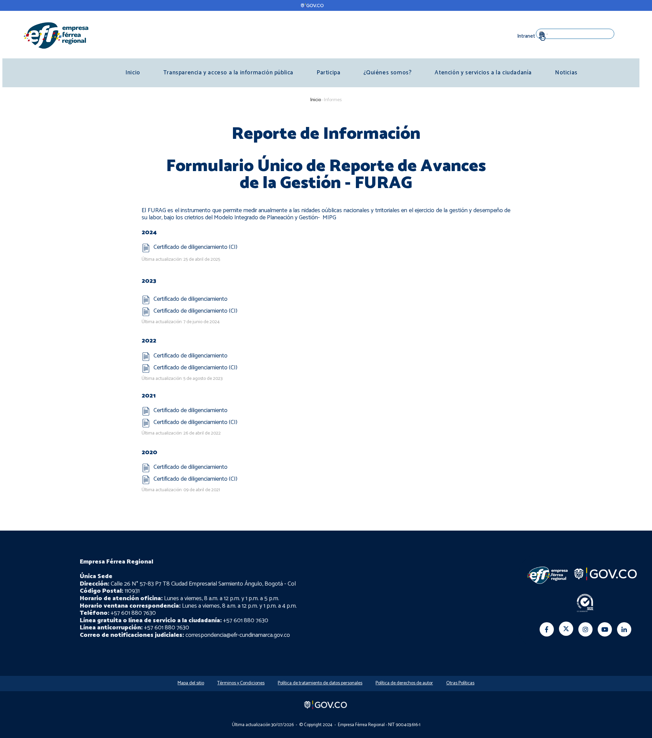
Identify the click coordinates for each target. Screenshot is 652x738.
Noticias (566, 72)
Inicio (132, 72)
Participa (328, 72)
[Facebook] (547, 629)
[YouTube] (605, 629)
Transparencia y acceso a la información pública (228, 72)
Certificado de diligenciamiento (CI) (195, 247)
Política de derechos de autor (404, 683)
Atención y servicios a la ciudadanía (483, 72)
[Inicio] (56, 35)
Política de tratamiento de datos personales (320, 683)
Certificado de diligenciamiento (190, 299)
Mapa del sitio (191, 683)
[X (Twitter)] (566, 629)
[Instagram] (585, 629)
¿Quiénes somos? (387, 72)
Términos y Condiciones (241, 683)
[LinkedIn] (624, 629)
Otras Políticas (460, 683)
